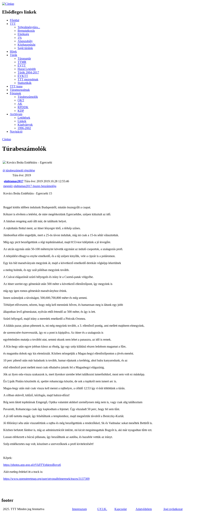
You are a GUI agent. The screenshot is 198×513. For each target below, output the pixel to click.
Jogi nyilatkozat (173, 509)
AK (20, 103)
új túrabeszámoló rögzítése (19, 170)
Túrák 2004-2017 (28, 72)
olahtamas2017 (13, 181)
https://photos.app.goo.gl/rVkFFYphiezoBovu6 (32, 464)
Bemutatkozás (26, 30)
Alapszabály (25, 41)
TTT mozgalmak (28, 79)
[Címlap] (8, 3)
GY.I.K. (102, 509)
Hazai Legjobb (27, 69)
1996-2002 (24, 128)
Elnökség (23, 34)
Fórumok (15, 93)
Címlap (6, 139)
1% (20, 37)
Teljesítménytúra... (29, 27)
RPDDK (23, 107)
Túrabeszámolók (28, 96)
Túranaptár (24, 58)
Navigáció (16, 131)
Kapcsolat (120, 509)
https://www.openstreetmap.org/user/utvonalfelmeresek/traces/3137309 (46, 478)
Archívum (16, 114)
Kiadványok (25, 124)
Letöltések (24, 117)
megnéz (8, 186)
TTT (13, 23)
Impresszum (79, 509)
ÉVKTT (23, 76)
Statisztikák (25, 82)
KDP (21, 110)
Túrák (13, 55)
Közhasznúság (26, 44)
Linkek (22, 121)
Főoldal (14, 20)
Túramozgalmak (20, 89)
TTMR (22, 62)
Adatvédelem (144, 509)
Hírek (13, 51)
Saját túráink (25, 48)
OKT (21, 100)
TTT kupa (16, 86)
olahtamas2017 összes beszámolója (35, 186)
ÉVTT (22, 65)
